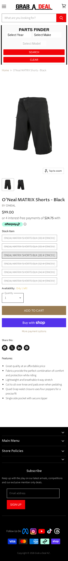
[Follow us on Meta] (25, 535)
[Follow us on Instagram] (33, 534)
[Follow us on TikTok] (51, 534)
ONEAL (10, 205)
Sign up (16, 504)
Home (5, 70)
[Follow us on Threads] (58, 534)
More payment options (34, 331)
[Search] (61, 18)
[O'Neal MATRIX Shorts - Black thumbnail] (8, 185)
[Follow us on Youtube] (42, 537)
